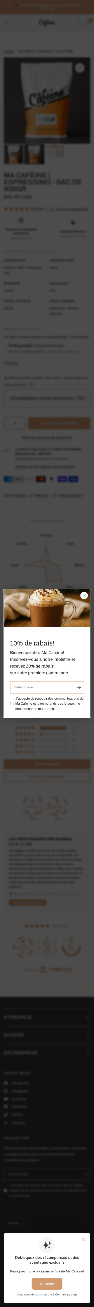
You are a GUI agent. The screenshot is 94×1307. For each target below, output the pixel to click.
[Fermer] (84, 595)
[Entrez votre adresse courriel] (79, 687)
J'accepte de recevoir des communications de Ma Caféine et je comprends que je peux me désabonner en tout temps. (49, 704)
